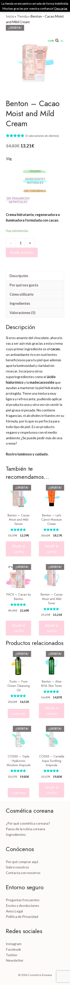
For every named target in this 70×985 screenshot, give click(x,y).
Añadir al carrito (22, 252)
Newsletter (15, 960)
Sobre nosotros (17, 867)
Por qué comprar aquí (22, 862)
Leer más (18, 713)
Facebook (13, 949)
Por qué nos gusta (24, 285)
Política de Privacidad (22, 916)
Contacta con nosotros (23, 873)
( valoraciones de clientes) (42, 135)
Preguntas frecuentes (22, 900)
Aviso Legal (14, 911)
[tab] (35, 275)
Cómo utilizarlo (22, 294)
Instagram (13, 944)
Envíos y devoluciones (22, 905)
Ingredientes (20, 303)
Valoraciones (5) (22, 313)
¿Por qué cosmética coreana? (28, 823)
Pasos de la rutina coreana (25, 829)
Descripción (19, 276)
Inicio (10, 16)
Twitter (12, 955)
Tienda (22, 16)
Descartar (61, 8)
